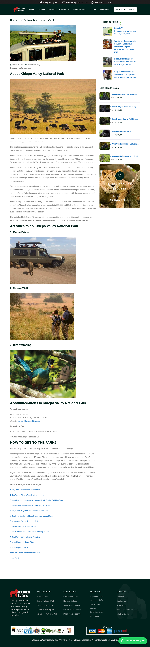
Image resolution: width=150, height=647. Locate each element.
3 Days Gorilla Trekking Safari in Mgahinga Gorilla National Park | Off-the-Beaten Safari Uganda (123, 144)
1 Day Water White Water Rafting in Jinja (27, 495)
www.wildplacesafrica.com (29, 421)
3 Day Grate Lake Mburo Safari (23, 526)
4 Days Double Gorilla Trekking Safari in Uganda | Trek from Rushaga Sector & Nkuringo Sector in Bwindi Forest (125, 119)
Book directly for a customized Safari (25, 553)
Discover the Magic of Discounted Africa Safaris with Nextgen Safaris (125, 61)
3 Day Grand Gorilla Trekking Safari (24, 521)
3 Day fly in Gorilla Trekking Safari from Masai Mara (31, 516)
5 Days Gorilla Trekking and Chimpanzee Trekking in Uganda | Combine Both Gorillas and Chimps (125, 131)
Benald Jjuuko (17, 65)
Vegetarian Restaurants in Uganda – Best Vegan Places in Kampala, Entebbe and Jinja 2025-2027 (125, 46)
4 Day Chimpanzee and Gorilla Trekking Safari (29, 532)
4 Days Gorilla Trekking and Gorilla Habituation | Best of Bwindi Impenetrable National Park (124, 156)
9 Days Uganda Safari (19, 547)
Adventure (32, 65)
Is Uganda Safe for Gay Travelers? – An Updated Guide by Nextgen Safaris (125, 74)
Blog (38, 65)
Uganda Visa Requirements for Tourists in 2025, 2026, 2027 (125, 31)
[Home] (19, 10)
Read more (14, 558)
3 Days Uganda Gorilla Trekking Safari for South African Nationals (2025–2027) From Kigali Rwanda (124, 94)
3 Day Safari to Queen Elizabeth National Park (29, 511)
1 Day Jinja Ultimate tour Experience (25, 490)
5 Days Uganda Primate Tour (22, 542)
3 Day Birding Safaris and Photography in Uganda (31, 505)
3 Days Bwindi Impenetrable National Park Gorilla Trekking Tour (36, 500)
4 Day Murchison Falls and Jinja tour (25, 537)
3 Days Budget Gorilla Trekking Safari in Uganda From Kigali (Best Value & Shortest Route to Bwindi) (124, 107)
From (112, 98)
